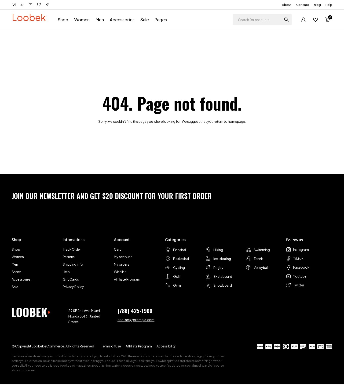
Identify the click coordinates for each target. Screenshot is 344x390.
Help (329, 5)
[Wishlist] (315, 19)
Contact (302, 5)
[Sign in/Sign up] (303, 19)
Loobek (29, 17)
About (287, 5)
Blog (317, 5)
